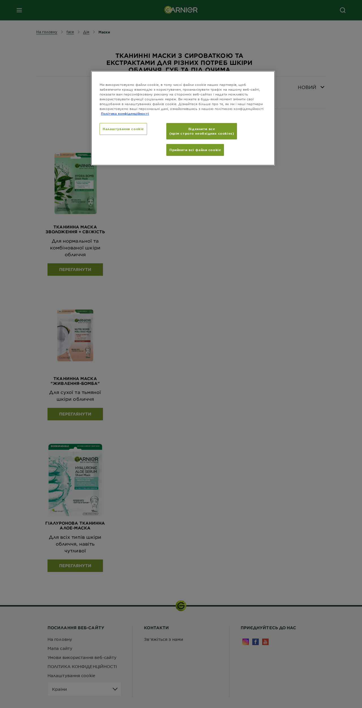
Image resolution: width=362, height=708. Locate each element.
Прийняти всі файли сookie (195, 150)
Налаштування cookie (123, 129)
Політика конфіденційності (125, 113)
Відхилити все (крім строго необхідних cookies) (201, 131)
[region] (183, 118)
